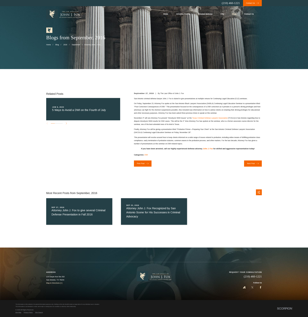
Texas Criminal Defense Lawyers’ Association (210, 118)
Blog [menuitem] (234, 14)
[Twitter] (252, 287)
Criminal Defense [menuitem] (205, 14)
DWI (146, 155)
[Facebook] (260, 287)
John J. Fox (208, 149)
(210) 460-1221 (231, 3)
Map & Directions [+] (54, 283)
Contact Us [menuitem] (249, 14)
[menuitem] (18, 312)
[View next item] (66, 123)
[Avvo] (244, 287)
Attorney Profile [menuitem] (183, 14)
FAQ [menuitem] (222, 14)
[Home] (63, 14)
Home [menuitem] (165, 14)
